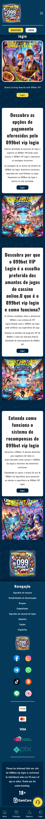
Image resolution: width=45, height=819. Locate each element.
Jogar (22, 187)
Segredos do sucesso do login (22, 613)
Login (31, 30)
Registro (16, 30)
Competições (22, 608)
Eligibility (22, 629)
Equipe (22, 624)
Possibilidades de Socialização (22, 597)
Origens (22, 603)
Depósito (22, 619)
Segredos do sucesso (22, 592)
